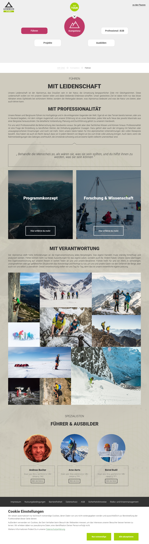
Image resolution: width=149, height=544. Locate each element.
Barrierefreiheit (55, 502)
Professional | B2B (114, 30)
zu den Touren (139, 5)
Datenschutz (71, 502)
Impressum (16, 502)
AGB (83, 502)
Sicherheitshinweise (97, 502)
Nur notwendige (99, 537)
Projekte (47, 42)
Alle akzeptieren (126, 537)
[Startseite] (8, 7)
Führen (34, 30)
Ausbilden (101, 42)
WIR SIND (61, 68)
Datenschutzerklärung (55, 529)
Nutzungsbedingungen (35, 502)
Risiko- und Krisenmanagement (124, 502)
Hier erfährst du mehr (40, 231)
